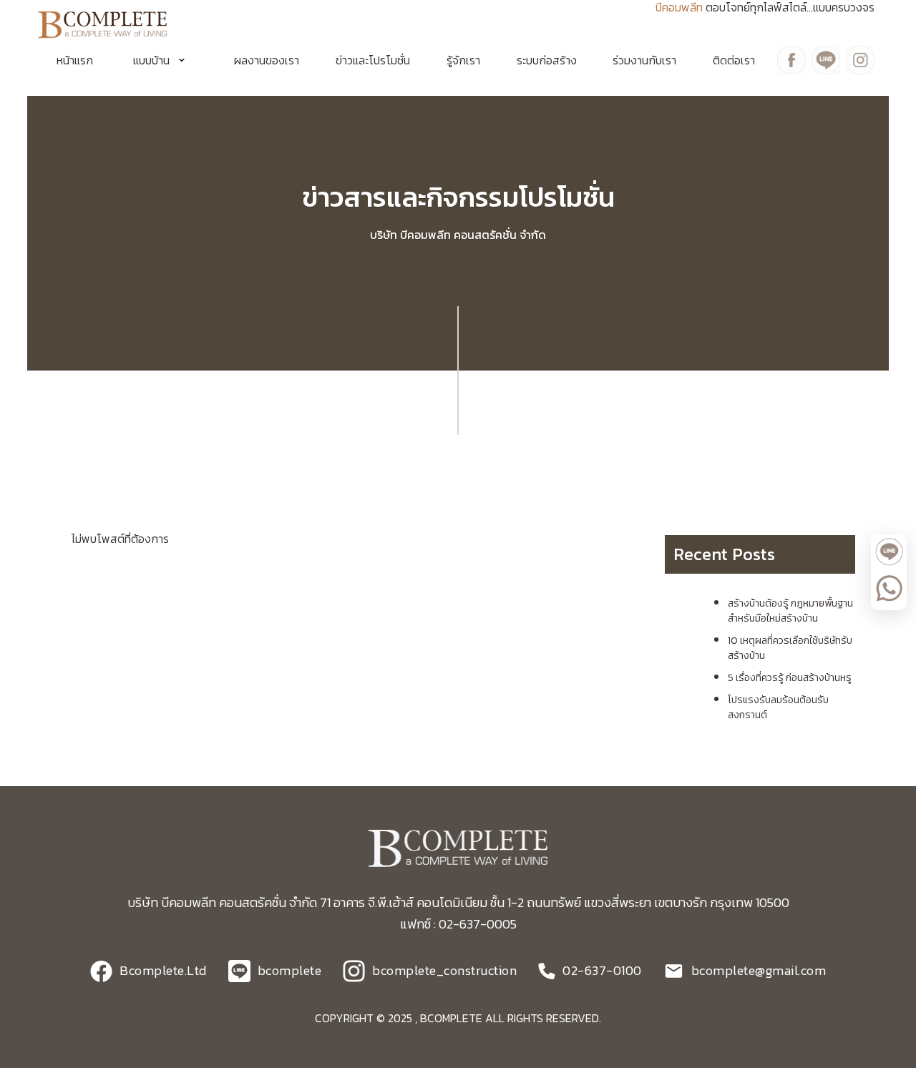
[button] (164, 60)
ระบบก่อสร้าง (547, 60)
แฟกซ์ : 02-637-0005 (458, 924)
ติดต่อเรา (734, 60)
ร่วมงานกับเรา (644, 60)
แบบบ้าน (151, 60)
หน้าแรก (75, 60)
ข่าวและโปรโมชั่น (373, 60)
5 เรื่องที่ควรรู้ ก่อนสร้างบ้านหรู (790, 677)
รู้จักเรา (463, 60)
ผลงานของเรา (266, 60)
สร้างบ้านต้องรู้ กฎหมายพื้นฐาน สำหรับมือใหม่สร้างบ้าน (790, 611)
